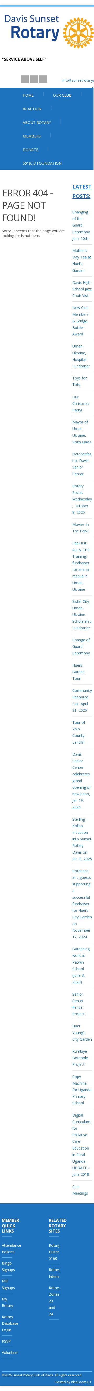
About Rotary (37, 122)
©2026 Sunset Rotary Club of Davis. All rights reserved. (42, 1375)
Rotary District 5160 (55, 1252)
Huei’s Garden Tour (78, 672)
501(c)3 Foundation (42, 163)
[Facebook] (43, 79)
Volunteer (10, 1352)
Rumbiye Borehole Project (80, 1058)
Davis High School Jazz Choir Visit (82, 289)
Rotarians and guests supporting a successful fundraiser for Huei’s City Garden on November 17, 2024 (82, 903)
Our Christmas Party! (80, 403)
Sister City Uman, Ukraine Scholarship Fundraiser (82, 614)
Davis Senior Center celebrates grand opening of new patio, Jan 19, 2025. (81, 781)
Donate (30, 149)
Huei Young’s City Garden (82, 1032)
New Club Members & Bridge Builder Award (80, 320)
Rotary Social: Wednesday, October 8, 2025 (82, 499)
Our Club (62, 95)
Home (28, 95)
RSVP (6, 1341)
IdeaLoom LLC (81, 1382)
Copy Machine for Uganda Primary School (81, 1090)
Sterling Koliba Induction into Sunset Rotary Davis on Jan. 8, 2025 (82, 839)
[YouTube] (25, 79)
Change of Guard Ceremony (81, 646)
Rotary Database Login (10, 1323)
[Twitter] (34, 79)
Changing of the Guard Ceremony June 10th (81, 225)
